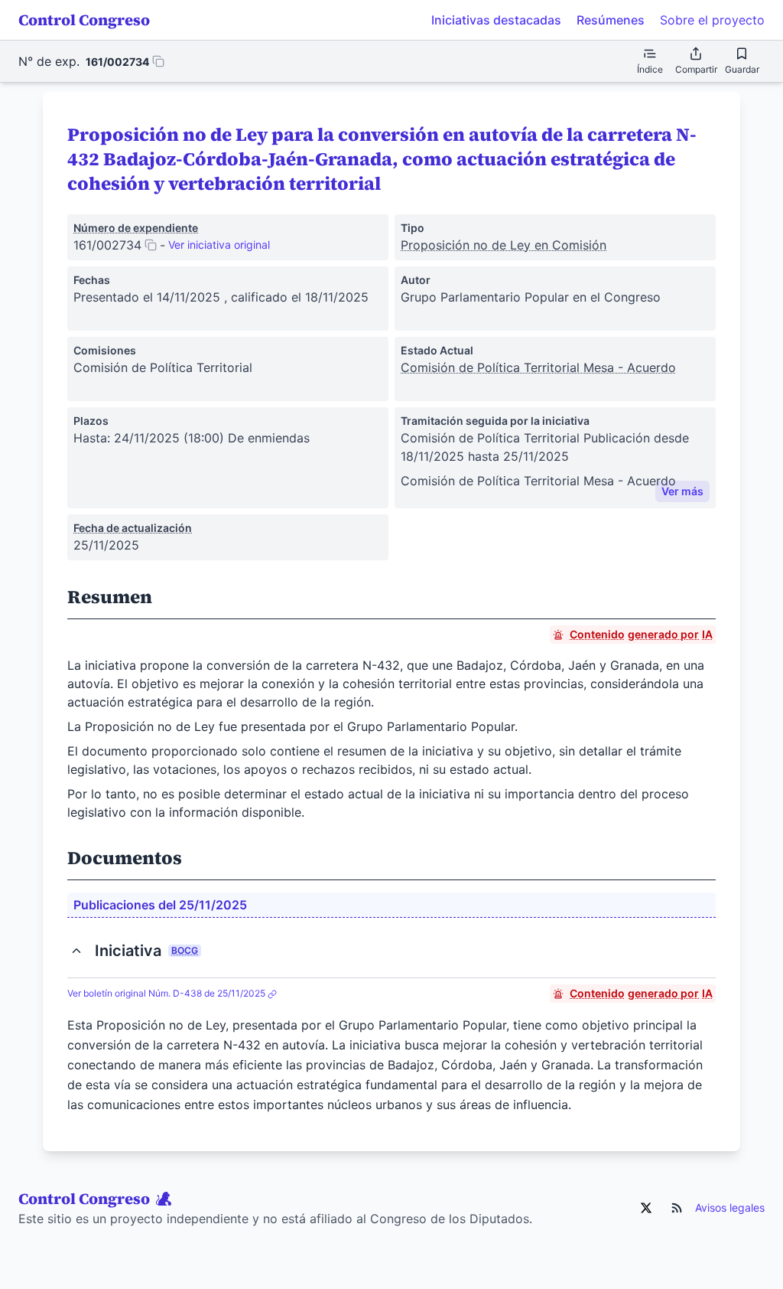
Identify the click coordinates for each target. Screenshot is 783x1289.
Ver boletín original (166, 993)
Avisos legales (730, 1207)
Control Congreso (84, 20)
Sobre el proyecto (712, 20)
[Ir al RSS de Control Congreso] (676, 1208)
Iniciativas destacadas (496, 20)
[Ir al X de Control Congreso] (646, 1208)
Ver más (682, 491)
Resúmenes (611, 20)
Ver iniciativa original (219, 244)
